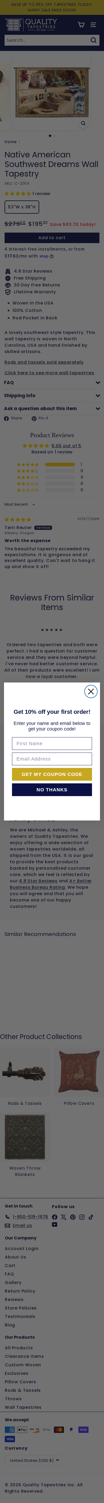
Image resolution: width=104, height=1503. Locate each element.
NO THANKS (52, 789)
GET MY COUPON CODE (52, 774)
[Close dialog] (91, 691)
